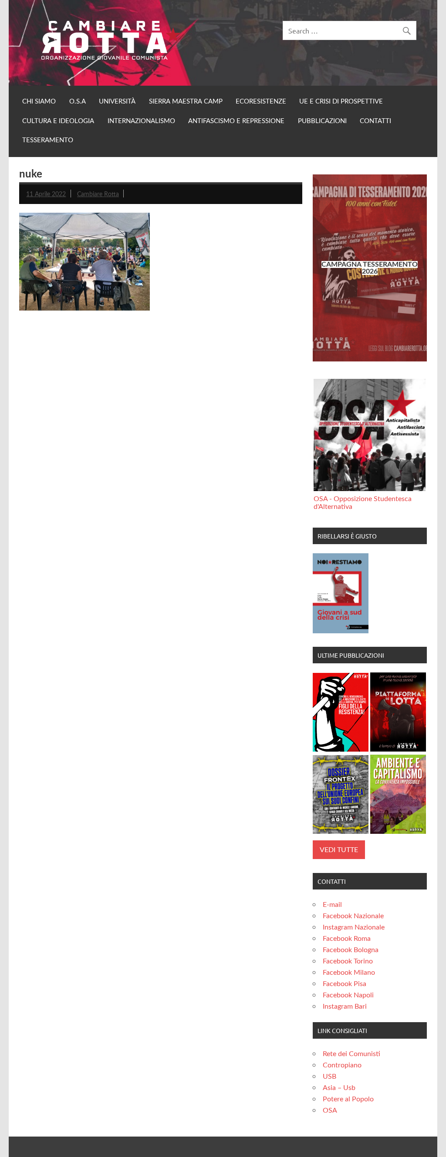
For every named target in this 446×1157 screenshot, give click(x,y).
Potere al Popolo (348, 1099)
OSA (330, 1110)
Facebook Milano (349, 972)
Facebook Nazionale (353, 916)
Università (117, 101)
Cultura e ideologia (58, 121)
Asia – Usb (339, 1087)
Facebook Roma (347, 938)
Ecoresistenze (261, 101)
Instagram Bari (345, 1006)
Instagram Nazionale (354, 927)
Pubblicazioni (322, 121)
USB (329, 1076)
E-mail (332, 904)
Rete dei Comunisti (351, 1053)
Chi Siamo (39, 101)
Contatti (375, 121)
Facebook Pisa (344, 983)
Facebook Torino (348, 961)
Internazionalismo (141, 121)
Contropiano (342, 1065)
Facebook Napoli (348, 995)
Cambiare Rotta (98, 194)
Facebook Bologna (350, 949)
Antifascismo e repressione (236, 121)
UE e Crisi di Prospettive (341, 101)
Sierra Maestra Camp (186, 101)
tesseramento (47, 140)
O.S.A (77, 101)
